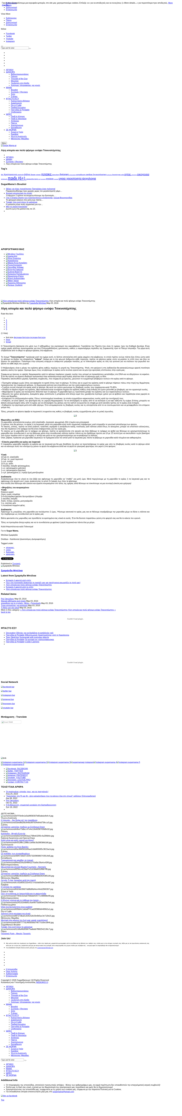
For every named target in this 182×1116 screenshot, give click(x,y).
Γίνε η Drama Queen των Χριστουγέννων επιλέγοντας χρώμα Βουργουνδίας (39, 198)
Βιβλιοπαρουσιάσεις (20, 991)
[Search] (25, 1060)
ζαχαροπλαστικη (100, 175)
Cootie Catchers (32, 642)
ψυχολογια (89, 178)
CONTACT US (21, 782)
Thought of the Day (19, 995)
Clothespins (16, 1029)
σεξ (40, 179)
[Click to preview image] (25, 301)
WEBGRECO (42, 982)
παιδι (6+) (17, 178)
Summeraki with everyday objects (34, 637)
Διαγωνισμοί (11, 22)
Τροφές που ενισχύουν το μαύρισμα (21, 202)
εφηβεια (89, 175)
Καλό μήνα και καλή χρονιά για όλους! (17, 840)
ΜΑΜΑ (9, 159)
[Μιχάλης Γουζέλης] (15, 254)
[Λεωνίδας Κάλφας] (15, 267)
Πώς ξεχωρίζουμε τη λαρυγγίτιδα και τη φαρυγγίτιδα (23, 894)
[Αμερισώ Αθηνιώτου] (16, 283)
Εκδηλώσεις (11, 18)
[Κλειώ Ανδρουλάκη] (15, 278)
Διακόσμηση (16, 1020)
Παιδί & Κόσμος (18, 1033)
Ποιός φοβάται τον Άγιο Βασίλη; (15, 847)
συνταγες (43, 179)
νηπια (127, 174)
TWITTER (18, 771)
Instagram (10, 41)
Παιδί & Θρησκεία (18, 1035)
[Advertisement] (75, 229)
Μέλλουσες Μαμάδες (20, 1055)
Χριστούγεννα (17, 1042)
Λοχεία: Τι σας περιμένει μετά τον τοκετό (18, 880)
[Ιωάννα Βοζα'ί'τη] (14, 272)
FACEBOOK (22, 769)
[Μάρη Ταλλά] (12, 281)
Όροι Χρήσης (12, 971)
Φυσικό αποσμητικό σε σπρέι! (19, 193)
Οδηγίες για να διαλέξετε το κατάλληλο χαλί (34, 633)
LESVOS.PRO (23, 780)
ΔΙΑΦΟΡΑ (10, 989)
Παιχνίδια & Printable (15, 635)
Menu (4, 143)
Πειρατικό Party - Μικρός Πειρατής (16, 934)
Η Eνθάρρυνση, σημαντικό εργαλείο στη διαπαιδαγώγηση (31, 805)
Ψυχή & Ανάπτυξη (19, 1053)
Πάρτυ (9, 20)
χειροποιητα (74, 178)
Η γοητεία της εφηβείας (11, 887)
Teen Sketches (12, 637)
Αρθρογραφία (12, 974)
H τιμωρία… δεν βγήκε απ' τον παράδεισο (19, 820)
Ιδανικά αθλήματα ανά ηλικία (13, 601)
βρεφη (33, 175)
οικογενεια (143, 174)
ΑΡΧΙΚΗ (9, 157)
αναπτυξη (20, 175)
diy (2, 175)
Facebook (10, 33)
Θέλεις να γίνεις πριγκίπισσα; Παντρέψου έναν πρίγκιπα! (30, 189)
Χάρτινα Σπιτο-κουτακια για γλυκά (15, 914)
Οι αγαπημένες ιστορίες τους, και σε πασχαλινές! (27, 792)
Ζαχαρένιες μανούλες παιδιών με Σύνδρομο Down (23, 827)
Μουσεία (14, 998)
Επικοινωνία (11, 10)
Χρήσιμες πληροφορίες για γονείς (25, 1002)
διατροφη (64, 174)
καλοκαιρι (109, 174)
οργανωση (4, 179)
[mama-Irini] (11, 256)
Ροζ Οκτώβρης (7, 599)
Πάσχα (14, 1040)
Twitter (9, 36)
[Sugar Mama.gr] (8, 145)
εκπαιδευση (81, 175)
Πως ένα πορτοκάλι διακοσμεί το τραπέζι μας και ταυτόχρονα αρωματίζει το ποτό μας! (43, 583)
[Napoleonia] (12, 261)
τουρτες (56, 179)
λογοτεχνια (116, 175)
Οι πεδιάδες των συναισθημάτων (15, 854)
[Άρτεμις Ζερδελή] (14, 285)
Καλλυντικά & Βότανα (20, 1018)
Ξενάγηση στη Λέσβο (20, 1000)
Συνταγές (17, 564)
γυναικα (46, 174)
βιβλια (27, 174)
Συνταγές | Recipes (14, 162)
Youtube (9, 39)
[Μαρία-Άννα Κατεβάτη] (16, 263)
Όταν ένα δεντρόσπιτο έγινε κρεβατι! (16, 907)
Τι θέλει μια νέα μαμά (10, 608)
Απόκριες (15, 1038)
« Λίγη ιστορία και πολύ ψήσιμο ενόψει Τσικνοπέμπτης (44, 610)
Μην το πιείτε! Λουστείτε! (16, 207)
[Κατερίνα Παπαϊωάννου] (17, 274)
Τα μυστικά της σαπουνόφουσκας (39, 639)
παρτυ (36, 179)
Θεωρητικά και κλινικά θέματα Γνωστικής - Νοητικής (23, 867)
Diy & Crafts (16, 1022)
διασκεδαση (56, 174)
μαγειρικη (10, 554)
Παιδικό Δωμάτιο (18, 1024)
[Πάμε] (30, 48)
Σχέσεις (14, 1013)
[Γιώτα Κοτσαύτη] (14, 265)
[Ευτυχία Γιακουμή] (14, 270)
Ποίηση (14, 993)
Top (2, 1100)
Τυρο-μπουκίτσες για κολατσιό (14, 605)
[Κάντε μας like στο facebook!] (12, 1096)
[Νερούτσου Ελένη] (15, 276)
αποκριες (10, 548)
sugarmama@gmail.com (63, 1092)
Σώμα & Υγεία (17, 1049)
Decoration (11, 633)
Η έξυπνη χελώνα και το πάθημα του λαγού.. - (21, 900)
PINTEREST (21, 775)
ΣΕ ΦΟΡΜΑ (11, 1047)
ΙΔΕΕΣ (9, 1031)
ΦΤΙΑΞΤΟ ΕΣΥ (12, 1015)
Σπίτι (13, 1011)
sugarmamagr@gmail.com (45, 947)
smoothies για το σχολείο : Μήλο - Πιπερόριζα (21, 603)
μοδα (122, 174)
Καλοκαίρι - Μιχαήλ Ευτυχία (13, 834)
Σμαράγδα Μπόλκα (37, 303)
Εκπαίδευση (16, 1044)
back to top (6, 612)
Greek (10, 722)
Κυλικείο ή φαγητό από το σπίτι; (20, 587)
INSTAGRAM (23, 773)
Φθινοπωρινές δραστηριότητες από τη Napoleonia (47, 635)
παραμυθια (30, 179)
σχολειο (50, 179)
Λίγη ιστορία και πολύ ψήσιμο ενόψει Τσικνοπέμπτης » (92, 610)
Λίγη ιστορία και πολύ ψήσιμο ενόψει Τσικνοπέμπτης (29, 585)
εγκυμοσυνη (72, 174)
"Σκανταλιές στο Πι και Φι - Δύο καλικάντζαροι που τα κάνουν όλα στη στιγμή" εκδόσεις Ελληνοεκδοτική (51, 796)
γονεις (38, 175)
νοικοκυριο (134, 174)
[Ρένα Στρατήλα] (13, 258)
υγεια (62, 178)
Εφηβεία (14, 1051)
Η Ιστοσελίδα (11, 969)
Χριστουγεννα (10, 174)
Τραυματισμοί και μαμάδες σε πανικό (17, 860)
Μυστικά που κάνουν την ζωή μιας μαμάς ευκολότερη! (24, 920)
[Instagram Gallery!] (12, 762)
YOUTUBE (20, 778)
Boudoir (14, 1007)
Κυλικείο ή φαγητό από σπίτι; (18, 580)
